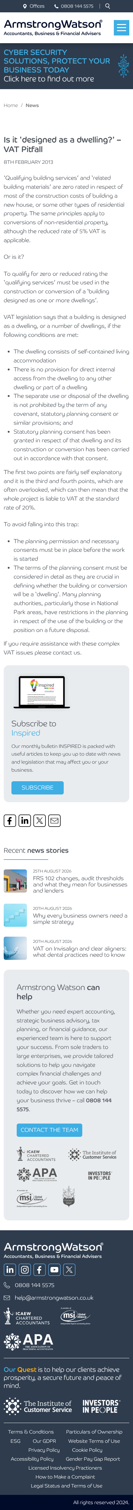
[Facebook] (10, 821)
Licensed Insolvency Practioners (65, 1468)
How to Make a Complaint (65, 1477)
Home (11, 105)
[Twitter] (39, 821)
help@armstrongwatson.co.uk (54, 1297)
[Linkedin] (25, 821)
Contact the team (49, 1129)
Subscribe (38, 787)
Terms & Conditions (31, 1432)
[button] (107, 6)
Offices (37, 6)
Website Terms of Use (94, 1441)
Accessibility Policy (32, 1459)
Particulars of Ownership (94, 1432)
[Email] (54, 821)
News (32, 105)
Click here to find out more (49, 79)
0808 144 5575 (77, 6)
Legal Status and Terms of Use (66, 1486)
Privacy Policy (44, 1450)
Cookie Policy (87, 1450)
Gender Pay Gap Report (93, 1459)
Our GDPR (44, 1441)
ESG (15, 1441)
